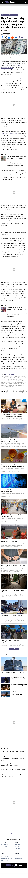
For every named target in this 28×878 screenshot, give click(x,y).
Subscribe (17, 844)
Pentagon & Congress (9, 15)
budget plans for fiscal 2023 (9, 133)
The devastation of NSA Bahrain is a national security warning (13, 770)
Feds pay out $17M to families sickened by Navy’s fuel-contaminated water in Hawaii (13, 641)
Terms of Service (5, 846)
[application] (14, 664)
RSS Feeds (17, 848)
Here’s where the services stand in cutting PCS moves (12, 591)
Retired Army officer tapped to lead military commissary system (13, 515)
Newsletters (17, 846)
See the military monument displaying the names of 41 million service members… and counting (19, 686)
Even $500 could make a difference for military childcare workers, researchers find (13, 415)
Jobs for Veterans (19, 858)
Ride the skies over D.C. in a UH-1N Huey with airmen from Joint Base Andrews (12, 673)
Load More (14, 649)
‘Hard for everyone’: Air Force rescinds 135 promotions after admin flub (13, 540)
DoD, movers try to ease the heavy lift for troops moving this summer (12, 616)
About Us (17, 855)
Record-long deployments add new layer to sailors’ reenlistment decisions (13, 764)
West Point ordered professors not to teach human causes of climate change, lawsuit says (13, 758)
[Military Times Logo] (10, 2)
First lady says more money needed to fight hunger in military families (16, 309)
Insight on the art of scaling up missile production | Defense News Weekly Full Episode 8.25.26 (18, 693)
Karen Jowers (11, 316)
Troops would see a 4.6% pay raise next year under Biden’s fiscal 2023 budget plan (16, 158)
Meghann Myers (19, 165)
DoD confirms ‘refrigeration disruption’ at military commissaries (12, 752)
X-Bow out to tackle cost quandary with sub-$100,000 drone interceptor (12, 440)
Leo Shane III (6, 33)
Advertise (3, 855)
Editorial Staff (4, 860)
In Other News (5, 397)
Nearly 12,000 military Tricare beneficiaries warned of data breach (13, 490)
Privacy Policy (4, 844)
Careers (17, 856)
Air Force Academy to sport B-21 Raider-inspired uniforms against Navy (18, 678)
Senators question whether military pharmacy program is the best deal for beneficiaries (14, 465)
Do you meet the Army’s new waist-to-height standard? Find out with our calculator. (13, 566)
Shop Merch (18, 850)
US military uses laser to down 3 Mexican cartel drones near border (12, 775)
